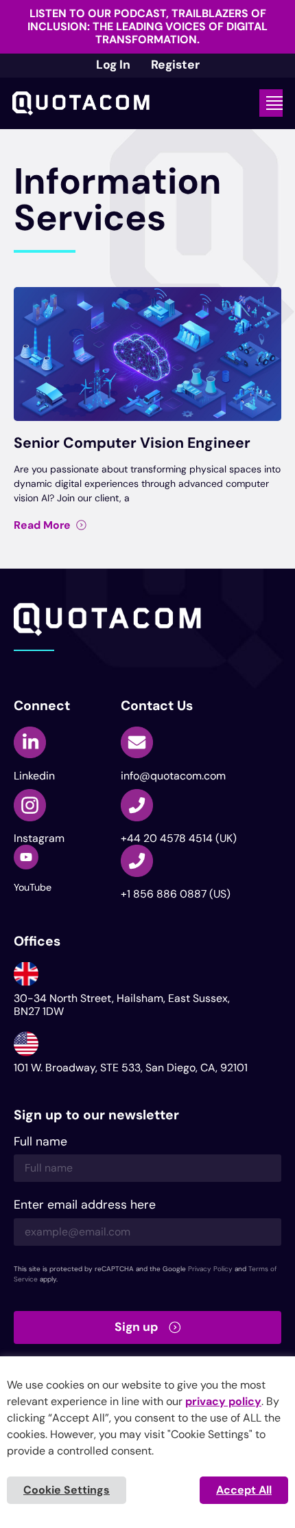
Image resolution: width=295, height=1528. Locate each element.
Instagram (39, 838)
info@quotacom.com (173, 775)
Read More (42, 525)
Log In (113, 64)
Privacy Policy (210, 1268)
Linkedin (34, 775)
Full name (40, 1142)
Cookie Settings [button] (66, 1490)
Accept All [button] (244, 1490)
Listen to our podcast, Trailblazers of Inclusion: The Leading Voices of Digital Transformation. (147, 26)
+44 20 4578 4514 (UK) (179, 838)
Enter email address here (85, 1205)
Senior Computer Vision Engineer (132, 443)
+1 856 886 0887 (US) (176, 894)
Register (175, 64)
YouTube (32, 887)
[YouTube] (26, 857)
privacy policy (223, 1401)
